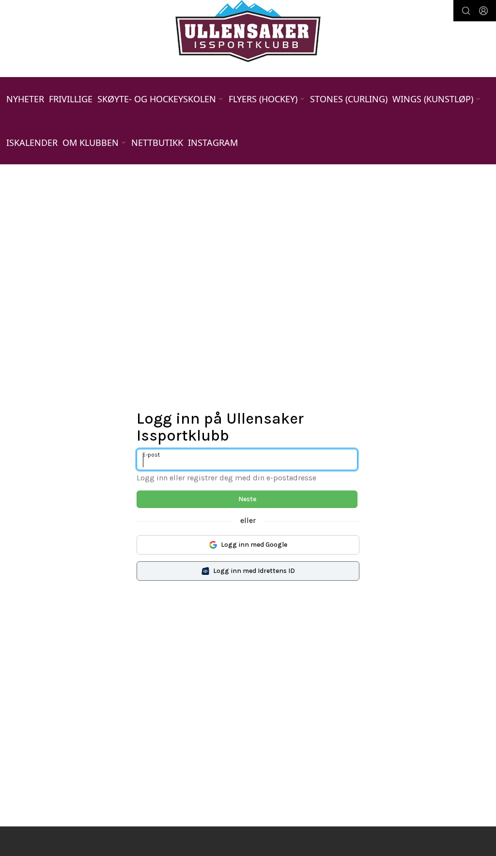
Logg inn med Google (254, 544)
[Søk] (466, 10)
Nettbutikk (157, 142)
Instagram (213, 142)
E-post (151, 454)
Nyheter (25, 99)
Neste (247, 499)
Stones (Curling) (349, 99)
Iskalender (32, 142)
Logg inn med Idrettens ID (254, 571)
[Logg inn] (483, 10)
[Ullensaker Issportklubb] (248, 31)
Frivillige (71, 99)
